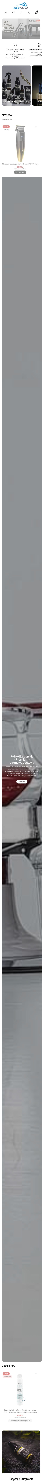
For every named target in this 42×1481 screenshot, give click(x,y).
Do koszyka (20, 172)
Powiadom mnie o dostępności (20, 1421)
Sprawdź (22, 782)
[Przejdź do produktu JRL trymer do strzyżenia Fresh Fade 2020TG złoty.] (20, 143)
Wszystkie (5, 120)
